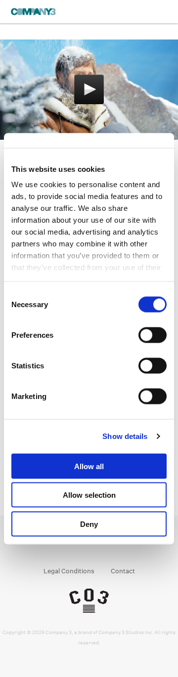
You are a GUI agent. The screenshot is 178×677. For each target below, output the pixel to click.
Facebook (61, 546)
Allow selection (89, 495)
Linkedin (98, 546)
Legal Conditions (69, 571)
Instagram (80, 546)
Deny (89, 523)
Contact (123, 571)
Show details (124, 436)
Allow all (89, 466)
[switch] (152, 335)
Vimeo (117, 546)
